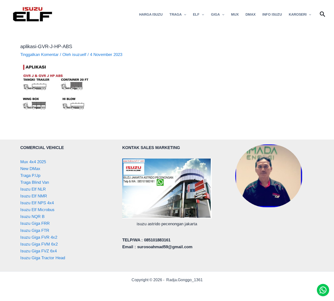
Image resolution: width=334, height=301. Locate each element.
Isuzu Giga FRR (35, 223)
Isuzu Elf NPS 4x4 (37, 203)
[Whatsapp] (323, 290)
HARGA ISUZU (151, 14)
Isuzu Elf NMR (33, 196)
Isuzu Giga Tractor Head (42, 258)
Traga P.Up (30, 175)
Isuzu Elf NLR (33, 189)
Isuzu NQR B (32, 216)
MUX (235, 14)
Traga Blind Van (34, 182)
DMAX (250, 14)
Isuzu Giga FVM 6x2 (39, 244)
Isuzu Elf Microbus (37, 209)
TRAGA (175, 14)
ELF (196, 14)
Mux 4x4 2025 (33, 162)
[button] (184, 14)
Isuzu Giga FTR (34, 230)
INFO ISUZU (272, 14)
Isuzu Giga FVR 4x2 (38, 237)
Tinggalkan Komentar (39, 54)
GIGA (215, 14)
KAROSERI (298, 14)
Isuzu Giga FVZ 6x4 (38, 251)
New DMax (30, 168)
